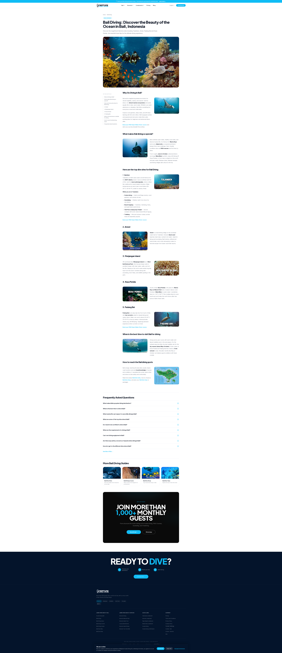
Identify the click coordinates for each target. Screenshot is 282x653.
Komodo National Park (124, 618)
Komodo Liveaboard (147, 618)
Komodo (129, 5)
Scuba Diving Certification (148, 628)
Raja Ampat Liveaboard (147, 621)
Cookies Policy (169, 623)
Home (104, 14)
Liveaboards (139, 5)
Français (105, 601)
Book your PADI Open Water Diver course (135, 124)
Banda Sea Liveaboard (147, 623)
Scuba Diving (145, 626)
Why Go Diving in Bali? (109, 97)
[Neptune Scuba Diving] (102, 591)
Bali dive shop (127, 380)
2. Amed (106, 107)
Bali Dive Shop (99, 631)
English (171, 5)
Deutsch (117, 601)
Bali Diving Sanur (100, 621)
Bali (122, 5)
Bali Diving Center (100, 626)
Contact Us (181, 5)
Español (111, 601)
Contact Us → (141, 576)
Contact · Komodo (170, 631)
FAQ (166, 634)
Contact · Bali (169, 628)
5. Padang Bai (107, 114)
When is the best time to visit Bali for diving (111, 117)
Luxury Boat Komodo (124, 623)
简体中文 (99, 603)
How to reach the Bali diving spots (110, 121)
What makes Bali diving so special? (110, 100)
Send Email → (134, 532)
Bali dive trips (143, 380)
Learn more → (162, 1)
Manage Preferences (179, 648)
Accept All (160, 648)
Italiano (124, 601)
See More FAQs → (108, 451)
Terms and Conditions (171, 618)
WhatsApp (149, 532)
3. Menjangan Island (108, 109)
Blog (154, 5)
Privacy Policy (169, 621)
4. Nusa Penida (107, 111)
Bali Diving (98, 618)
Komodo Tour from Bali (124, 628)
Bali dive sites (137, 378)
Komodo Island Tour (124, 621)
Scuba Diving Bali (100, 615)
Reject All (169, 648)
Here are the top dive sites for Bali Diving (111, 104)
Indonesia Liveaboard (147, 615)
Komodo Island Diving (124, 626)
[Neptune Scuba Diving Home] (102, 5)
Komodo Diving (122, 615)
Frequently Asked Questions (110, 124)
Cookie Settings (170, 626)
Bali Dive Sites (99, 628)
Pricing (148, 5)
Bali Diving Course (100, 623)
